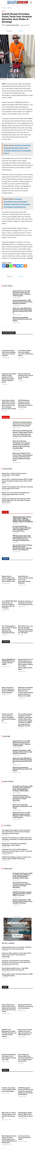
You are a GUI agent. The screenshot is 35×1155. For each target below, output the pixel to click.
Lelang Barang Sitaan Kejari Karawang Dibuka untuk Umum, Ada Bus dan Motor (9, 353)
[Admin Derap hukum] (3, 25)
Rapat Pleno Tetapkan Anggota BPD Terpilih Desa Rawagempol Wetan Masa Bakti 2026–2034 (17, 480)
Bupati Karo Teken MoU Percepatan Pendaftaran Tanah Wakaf (14, 474)
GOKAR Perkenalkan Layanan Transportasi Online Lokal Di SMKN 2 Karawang (22, 893)
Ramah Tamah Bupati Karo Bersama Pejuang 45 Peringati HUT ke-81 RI (17, 487)
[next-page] (6, 326)
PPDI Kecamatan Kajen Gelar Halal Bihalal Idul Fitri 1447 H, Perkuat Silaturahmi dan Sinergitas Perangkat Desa (22, 538)
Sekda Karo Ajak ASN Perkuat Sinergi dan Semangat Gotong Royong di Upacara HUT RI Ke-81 (22, 310)
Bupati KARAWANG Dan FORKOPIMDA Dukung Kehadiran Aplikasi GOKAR (8, 661)
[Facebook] (3, 265)
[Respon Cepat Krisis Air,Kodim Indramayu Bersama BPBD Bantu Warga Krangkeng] (9, 680)
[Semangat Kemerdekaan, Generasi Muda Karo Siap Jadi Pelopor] (6, 319)
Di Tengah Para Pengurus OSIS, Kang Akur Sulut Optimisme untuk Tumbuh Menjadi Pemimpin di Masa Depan (23, 788)
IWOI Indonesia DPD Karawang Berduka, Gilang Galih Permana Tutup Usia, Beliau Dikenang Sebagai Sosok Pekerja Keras (23, 433)
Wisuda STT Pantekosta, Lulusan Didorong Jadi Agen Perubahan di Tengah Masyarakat (22, 798)
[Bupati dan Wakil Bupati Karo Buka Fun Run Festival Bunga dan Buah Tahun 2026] (9, 1046)
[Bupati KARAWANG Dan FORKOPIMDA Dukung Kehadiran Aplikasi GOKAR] (9, 651)
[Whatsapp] (11, 265)
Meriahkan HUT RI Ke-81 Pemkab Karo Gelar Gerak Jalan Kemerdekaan (25, 1006)
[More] (27, 31)
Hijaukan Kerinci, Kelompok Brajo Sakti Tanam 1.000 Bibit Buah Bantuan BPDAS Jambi (8, 578)
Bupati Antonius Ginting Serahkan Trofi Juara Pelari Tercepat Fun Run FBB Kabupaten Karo (25, 1032)
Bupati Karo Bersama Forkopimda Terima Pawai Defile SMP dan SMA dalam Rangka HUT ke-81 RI (16, 500)
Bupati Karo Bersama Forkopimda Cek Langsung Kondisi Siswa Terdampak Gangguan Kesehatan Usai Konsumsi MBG (21, 444)
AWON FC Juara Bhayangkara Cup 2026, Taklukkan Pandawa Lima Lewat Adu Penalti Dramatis (9, 1033)
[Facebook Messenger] (18, 265)
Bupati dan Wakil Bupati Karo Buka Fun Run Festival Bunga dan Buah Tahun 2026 (9, 1057)
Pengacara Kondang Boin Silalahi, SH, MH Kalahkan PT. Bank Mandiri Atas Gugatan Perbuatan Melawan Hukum (9, 378)
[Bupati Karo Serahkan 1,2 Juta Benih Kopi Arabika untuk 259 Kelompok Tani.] (25, 593)
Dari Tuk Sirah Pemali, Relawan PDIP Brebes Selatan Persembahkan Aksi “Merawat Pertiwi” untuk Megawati (22, 547)
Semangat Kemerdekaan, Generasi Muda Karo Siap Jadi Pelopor (22, 319)
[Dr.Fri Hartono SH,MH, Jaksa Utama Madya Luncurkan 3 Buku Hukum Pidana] (25, 342)
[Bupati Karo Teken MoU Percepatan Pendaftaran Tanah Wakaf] (6, 807)
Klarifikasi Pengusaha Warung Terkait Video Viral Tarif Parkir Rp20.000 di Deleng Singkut (22, 424)
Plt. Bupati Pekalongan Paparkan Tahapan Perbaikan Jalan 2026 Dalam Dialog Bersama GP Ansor (22, 528)
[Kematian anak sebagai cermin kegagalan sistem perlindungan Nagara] (9, 1080)
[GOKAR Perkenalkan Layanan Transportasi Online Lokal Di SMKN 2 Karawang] (6, 894)
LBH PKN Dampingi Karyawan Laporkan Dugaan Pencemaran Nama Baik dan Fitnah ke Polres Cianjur (25, 403)
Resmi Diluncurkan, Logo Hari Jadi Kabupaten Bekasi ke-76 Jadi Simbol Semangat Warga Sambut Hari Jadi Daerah (25, 629)
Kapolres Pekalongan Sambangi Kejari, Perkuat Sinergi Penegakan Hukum (25, 376)
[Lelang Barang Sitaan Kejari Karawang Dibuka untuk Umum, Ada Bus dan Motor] (9, 342)
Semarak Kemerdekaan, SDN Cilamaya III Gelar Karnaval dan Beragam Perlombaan (22, 301)
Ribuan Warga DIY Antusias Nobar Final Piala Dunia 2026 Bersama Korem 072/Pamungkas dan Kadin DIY (25, 1058)
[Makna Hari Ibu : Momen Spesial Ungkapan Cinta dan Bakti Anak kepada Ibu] (9, 1105)
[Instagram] (14, 265)
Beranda (4, 8)
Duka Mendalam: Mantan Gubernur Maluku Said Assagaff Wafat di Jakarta (25, 1114)
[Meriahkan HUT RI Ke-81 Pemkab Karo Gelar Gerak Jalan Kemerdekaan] (25, 997)
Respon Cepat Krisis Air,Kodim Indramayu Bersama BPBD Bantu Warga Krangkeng (8, 690)
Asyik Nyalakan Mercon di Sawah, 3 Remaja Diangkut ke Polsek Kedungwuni (16, 948)
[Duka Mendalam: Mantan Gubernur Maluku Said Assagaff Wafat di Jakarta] (25, 1105)
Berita (9, 8)
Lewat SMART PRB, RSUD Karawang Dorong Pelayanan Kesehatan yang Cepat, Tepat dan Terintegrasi (9, 604)
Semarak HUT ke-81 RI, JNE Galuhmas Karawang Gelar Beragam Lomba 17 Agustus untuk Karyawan (22, 293)
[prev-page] (3, 326)
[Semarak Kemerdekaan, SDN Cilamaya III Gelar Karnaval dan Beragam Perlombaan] (6, 302)
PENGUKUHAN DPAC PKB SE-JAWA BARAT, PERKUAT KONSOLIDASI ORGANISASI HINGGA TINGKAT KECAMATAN (23, 519)
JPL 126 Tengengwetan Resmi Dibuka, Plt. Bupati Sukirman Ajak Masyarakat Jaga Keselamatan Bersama (9, 629)
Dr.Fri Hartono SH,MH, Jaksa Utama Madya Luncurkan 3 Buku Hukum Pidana (25, 353)
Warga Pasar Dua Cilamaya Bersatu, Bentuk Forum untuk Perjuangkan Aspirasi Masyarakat (25, 579)
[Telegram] (22, 265)
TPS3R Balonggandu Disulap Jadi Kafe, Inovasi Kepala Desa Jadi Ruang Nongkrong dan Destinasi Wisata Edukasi (25, 1091)
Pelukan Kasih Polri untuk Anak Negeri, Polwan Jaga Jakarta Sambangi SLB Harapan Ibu (9, 717)
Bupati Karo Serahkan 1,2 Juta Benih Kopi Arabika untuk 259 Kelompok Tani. (25, 602)
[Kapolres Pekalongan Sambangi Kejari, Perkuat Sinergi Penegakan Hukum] (25, 366)
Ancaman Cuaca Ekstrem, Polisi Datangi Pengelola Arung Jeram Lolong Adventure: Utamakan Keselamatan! (16, 962)
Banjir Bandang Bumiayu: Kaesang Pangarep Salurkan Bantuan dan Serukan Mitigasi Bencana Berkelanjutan (9, 1139)
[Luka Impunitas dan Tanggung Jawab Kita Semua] (25, 1128)
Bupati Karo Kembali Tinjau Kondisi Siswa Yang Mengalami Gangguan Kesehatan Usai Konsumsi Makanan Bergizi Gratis (23, 456)
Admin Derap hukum (13, 25)
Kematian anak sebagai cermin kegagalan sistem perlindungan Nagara (9, 1089)
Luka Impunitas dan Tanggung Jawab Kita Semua (24, 1137)
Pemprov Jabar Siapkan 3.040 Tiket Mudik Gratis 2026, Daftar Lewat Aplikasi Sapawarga (16, 954)
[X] (7, 265)
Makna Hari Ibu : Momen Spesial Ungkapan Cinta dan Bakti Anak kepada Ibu (9, 1115)
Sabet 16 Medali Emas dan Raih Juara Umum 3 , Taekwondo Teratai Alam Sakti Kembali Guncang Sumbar (9, 1008)
